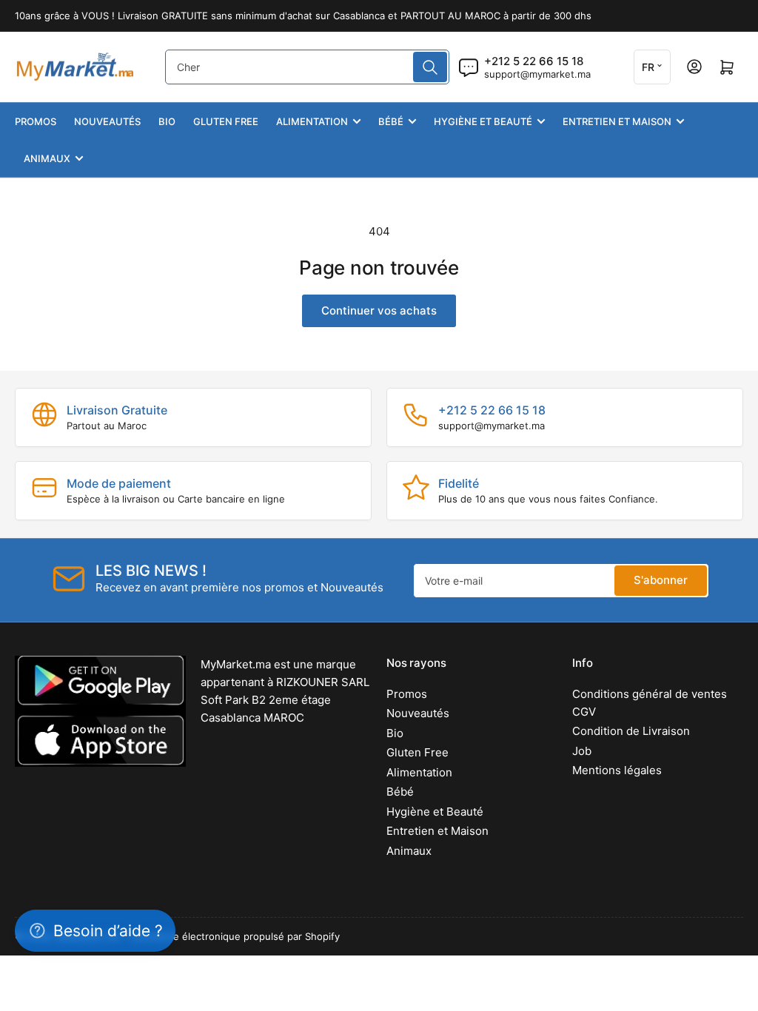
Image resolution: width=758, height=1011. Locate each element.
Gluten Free (225, 121)
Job (581, 751)
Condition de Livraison (631, 731)
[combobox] (307, 67)
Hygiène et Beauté (483, 121)
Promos (35, 121)
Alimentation (312, 121)
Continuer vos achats (379, 310)
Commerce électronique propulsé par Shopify (235, 936)
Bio (166, 121)
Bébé (390, 121)
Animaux (47, 158)
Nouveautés (107, 121)
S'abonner (661, 580)
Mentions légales (617, 770)
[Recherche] (430, 67)
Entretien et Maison (617, 121)
